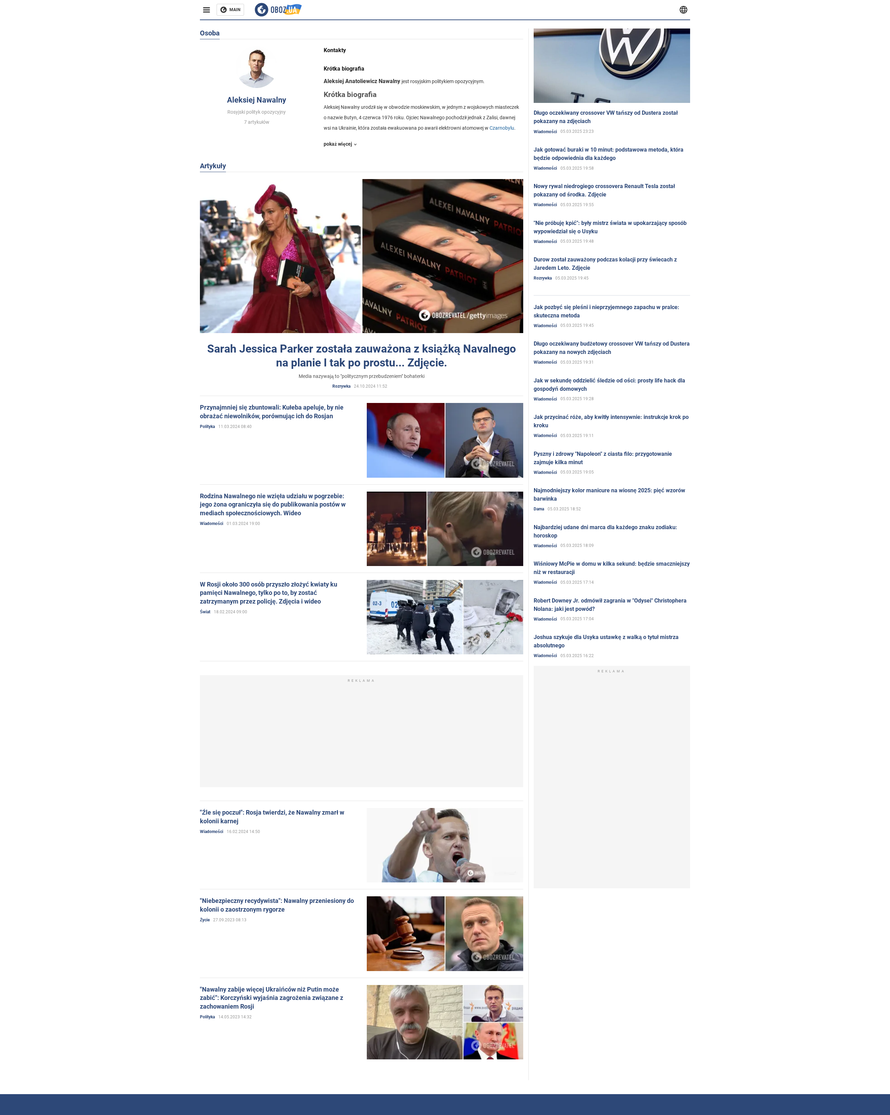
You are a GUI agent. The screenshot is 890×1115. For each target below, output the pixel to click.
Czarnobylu (502, 128)
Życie (205, 920)
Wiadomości (211, 523)
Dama (539, 509)
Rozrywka (341, 386)
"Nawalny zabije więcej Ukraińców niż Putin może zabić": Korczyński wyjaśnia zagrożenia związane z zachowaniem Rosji (271, 998)
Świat (205, 611)
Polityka (207, 426)
